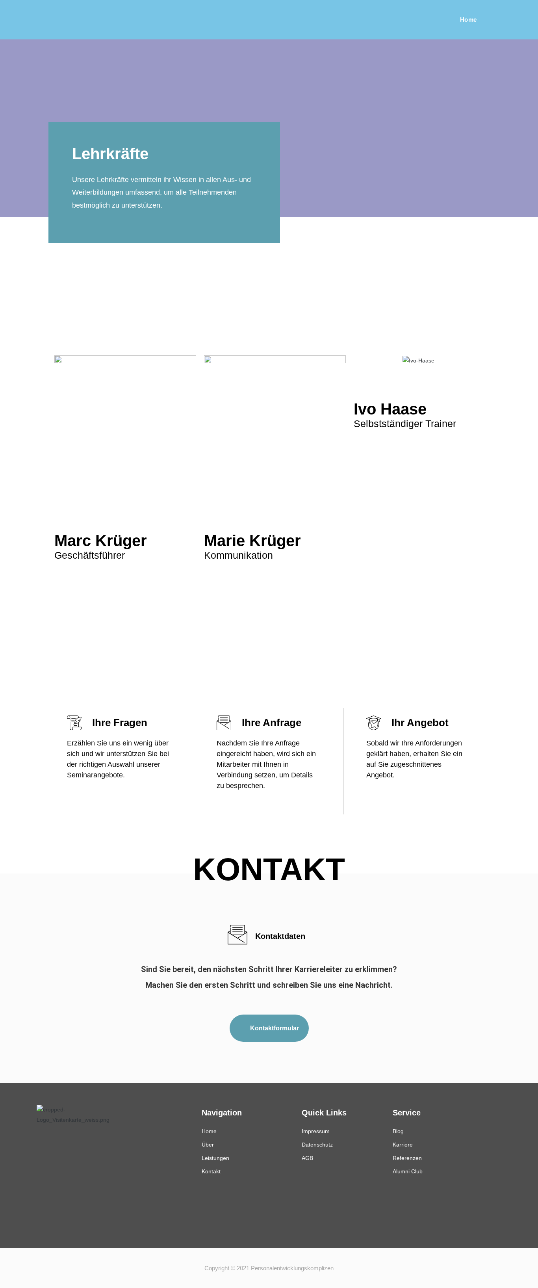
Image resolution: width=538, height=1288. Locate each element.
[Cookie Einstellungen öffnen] (17, 1278)
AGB (307, 1158)
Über (208, 1144)
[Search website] (499, 19)
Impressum (316, 1131)
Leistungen (215, 1158)
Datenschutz (317, 1144)
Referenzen (407, 1158)
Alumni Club (408, 1171)
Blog (398, 1131)
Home (209, 1131)
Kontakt (211, 1171)
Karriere (403, 1144)
